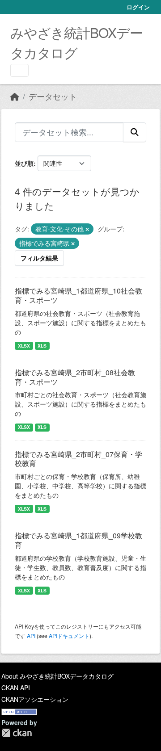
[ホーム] (14, 96)
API (31, 635)
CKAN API (15, 687)
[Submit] (134, 132)
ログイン (138, 7)
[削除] (87, 229)
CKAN (16, 733)
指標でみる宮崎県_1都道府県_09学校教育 (78, 540)
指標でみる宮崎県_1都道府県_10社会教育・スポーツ (78, 295)
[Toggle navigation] (19, 70)
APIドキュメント (69, 635)
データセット (53, 96)
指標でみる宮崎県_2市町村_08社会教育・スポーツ (75, 377)
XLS (42, 345)
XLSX (24, 345)
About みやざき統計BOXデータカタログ (57, 675)
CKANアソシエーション (34, 699)
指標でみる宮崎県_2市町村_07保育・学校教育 (78, 459)
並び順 (24, 163)
